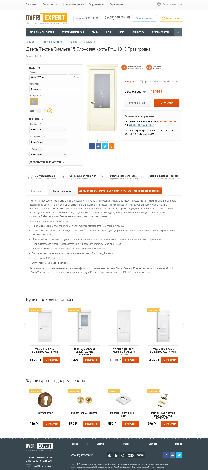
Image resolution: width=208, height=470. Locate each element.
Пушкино (126, 444)
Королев (100, 444)
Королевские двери (40, 446)
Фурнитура (138, 32)
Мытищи (74, 444)
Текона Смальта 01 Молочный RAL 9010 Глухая (124, 352)
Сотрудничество (96, 4)
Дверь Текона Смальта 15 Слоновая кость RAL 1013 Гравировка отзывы (119, 190)
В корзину (167, 102)
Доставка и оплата (52, 4)
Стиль (95, 32)
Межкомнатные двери (42, 32)
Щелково (153, 444)
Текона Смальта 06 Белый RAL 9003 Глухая (163, 350)
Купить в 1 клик (137, 102)
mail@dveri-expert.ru (42, 466)
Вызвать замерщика (144, 18)
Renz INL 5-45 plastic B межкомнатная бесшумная (163, 416)
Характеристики (62, 191)
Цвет (121, 32)
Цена (108, 32)
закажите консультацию (141, 124)
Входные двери (160, 32)
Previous (25, 325)
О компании (31, 4)
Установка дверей (75, 4)
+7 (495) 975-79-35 (116, 18)
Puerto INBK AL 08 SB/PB (84, 413)
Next (183, 325)
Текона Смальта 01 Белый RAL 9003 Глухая (45, 350)
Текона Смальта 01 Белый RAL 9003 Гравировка (84, 352)
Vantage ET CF (45, 413)
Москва (178, 444)
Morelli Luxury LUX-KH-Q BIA (123, 414)
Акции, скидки (172, 18)
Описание (36, 191)
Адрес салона (116, 4)
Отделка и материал (73, 32)
